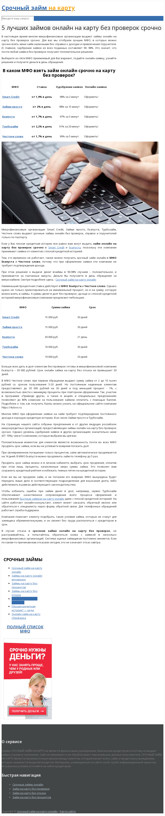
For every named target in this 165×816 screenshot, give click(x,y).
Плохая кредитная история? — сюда (23, 608)
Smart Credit (56, 247)
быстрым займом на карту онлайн (42, 499)
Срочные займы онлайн (27, 784)
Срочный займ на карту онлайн (76, 279)
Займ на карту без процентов (31, 797)
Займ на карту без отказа (29, 793)
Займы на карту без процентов (24, 585)
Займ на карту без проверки (31, 789)
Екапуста (75, 247)
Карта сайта (68, 811)
